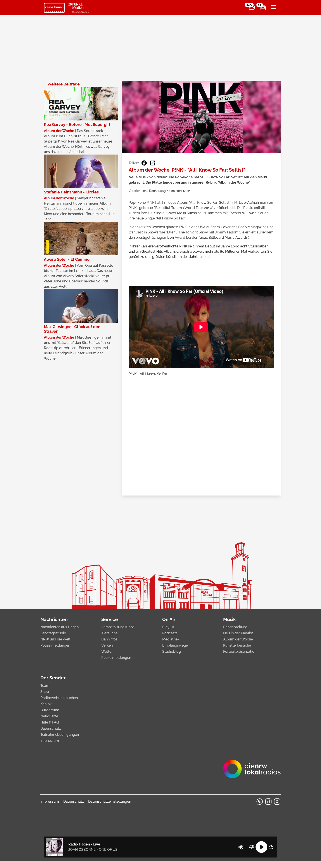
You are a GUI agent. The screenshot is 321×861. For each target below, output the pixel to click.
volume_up (241, 847)
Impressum (49, 741)
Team (44, 686)
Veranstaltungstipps (118, 627)
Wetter (107, 651)
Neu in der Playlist (238, 633)
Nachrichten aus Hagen (59, 627)
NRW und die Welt (55, 639)
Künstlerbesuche (237, 645)
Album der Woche (238, 639)
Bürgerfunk (49, 710)
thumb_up (271, 847)
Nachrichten (54, 619)
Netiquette (49, 716)
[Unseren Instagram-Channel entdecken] (277, 801)
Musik (229, 619)
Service (109, 619)
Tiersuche (109, 633)
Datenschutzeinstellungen (109, 801)
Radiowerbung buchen (59, 698)
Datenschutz (50, 728)
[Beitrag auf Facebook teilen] (144, 163)
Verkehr (107, 645)
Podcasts (170, 633)
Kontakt (46, 704)
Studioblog (171, 651)
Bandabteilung (235, 627)
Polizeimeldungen (55, 645)
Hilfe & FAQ (49, 722)
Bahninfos (109, 639)
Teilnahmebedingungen (59, 734)
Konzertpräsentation (239, 651)
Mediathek (170, 639)
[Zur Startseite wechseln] (54, 8)
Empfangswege (175, 645)
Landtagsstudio (53, 633)
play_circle (261, 847)
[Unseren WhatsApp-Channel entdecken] (259, 801)
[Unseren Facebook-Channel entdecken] (268, 801)
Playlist (168, 627)
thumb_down (251, 847)
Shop (44, 692)
